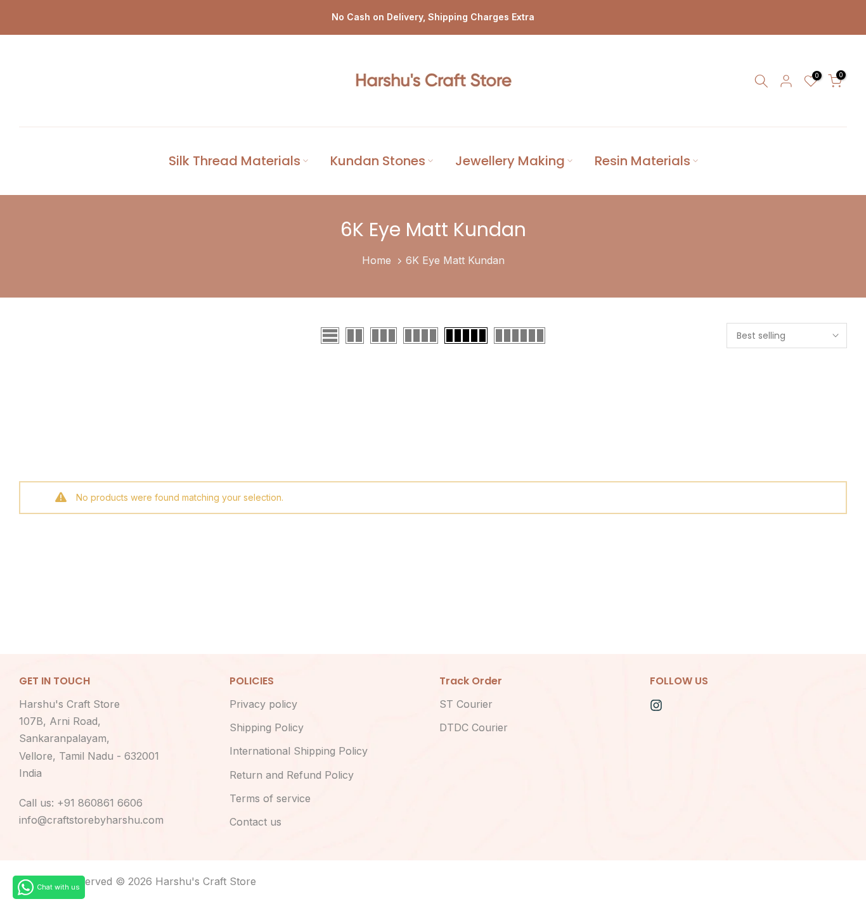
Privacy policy (263, 704)
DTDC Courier (473, 727)
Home (376, 260)
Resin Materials (642, 161)
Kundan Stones (377, 161)
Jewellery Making (510, 161)
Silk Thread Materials (235, 161)
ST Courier (466, 704)
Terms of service (270, 798)
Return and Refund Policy (291, 775)
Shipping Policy (266, 727)
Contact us (255, 821)
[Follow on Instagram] (656, 705)
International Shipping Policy (298, 751)
